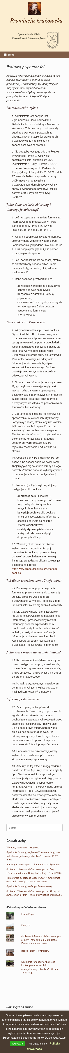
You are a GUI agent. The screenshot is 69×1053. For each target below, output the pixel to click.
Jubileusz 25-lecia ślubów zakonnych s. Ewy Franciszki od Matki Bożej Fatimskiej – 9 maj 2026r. (34, 871)
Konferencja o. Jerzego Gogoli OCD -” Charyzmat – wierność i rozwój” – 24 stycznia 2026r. (34, 879)
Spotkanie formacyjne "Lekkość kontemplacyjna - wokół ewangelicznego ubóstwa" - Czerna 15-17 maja (40, 967)
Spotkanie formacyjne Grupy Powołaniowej (29, 886)
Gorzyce (25, 925)
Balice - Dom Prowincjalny (35, 950)
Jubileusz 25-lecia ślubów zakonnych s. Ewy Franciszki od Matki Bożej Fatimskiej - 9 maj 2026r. (41, 939)
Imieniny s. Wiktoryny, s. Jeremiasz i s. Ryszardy (33, 864)
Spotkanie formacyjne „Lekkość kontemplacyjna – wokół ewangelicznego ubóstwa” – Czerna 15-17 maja (33, 855)
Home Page (27, 914)
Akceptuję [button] (17, 1043)
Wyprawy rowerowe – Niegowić (22, 847)
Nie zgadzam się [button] (38, 1043)
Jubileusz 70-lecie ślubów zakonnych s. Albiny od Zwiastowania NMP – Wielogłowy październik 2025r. (34, 893)
